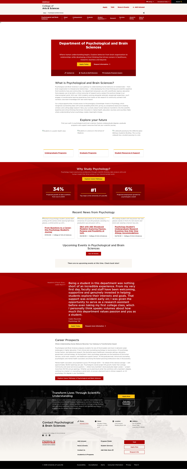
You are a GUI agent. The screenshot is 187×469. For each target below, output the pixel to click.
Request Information (101, 64)
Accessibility (81, 465)
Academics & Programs (85, 454)
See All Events (93, 253)
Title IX (136, 465)
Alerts (103, 465)
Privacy (128, 465)
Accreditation (93, 465)
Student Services (107, 445)
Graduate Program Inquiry (113, 73)
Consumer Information (115, 465)
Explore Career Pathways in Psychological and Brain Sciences (79, 378)
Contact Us (70, 73)
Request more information (94, 326)
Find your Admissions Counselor (126, 403)
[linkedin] (49, 435)
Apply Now (126, 396)
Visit (134, 442)
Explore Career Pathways (93, 179)
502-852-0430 (84, 423)
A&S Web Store (106, 450)
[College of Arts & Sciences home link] (49, 442)
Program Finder (106, 441)
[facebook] (43, 435)
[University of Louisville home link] (46, 1)
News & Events (82, 445)
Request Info (134, 452)
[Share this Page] (143, 13)
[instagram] (46, 435)
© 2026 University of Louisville (52, 465)
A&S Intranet (81, 441)
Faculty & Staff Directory (89, 73)
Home (44, 12)
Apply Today (83, 64)
